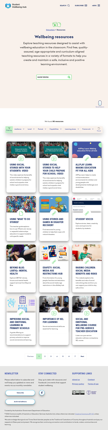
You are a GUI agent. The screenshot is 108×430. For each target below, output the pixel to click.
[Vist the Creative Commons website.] (78, 392)
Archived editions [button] (20, 402)
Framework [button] (86, 129)
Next (82, 356)
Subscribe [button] (20, 393)
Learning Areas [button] (70, 129)
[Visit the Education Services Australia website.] (90, 392)
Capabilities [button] (54, 129)
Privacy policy (78, 384)
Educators (50, 30)
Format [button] (40, 129)
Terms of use (93, 384)
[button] (65, 6)
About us (76, 379)
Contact (91, 379)
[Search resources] (69, 77)
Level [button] (30, 129)
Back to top (100, 422)
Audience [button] (17, 129)
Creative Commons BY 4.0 (84, 414)
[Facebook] (42, 392)
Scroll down (100, 107)
